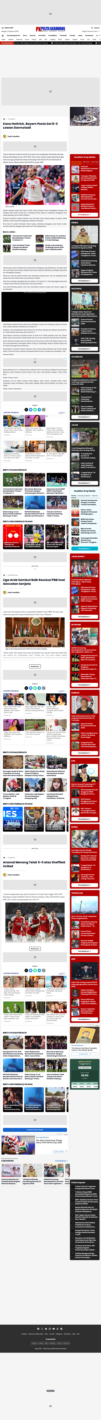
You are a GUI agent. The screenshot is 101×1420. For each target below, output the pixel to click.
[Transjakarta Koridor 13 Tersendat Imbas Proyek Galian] (75, 457)
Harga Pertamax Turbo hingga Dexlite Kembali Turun (85, 1232)
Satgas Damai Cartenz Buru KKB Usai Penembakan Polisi (88, 745)
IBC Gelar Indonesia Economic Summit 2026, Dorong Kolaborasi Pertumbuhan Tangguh (12, 827)
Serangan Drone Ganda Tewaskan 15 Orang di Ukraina (84, 851)
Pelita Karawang (60, 1349)
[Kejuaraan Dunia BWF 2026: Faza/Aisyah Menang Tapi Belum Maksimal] (57, 480)
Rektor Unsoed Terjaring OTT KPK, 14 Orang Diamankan (83, 785)
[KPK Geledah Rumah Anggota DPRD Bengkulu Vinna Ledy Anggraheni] (75, 793)
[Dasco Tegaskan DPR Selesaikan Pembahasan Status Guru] (75, 1012)
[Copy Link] (43, 409)
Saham (67, 39)
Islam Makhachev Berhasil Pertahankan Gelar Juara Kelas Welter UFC (34, 1054)
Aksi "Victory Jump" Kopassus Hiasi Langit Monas (83, 917)
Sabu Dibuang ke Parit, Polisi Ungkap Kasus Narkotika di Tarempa (83, 718)
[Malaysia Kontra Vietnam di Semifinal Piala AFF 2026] (13, 536)
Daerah (33, 35)
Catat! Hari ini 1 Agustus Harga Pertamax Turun (85, 1187)
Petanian (63, 35)
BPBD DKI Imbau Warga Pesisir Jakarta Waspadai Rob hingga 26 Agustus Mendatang (89, 521)
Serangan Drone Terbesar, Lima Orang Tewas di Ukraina (87, 877)
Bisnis (60, 39)
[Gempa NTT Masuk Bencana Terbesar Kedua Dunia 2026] (75, 859)
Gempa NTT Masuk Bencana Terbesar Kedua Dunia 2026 (89, 858)
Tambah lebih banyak (35, 1130)
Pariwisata (89, 35)
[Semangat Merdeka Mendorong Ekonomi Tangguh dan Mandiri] (75, 541)
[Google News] (46, 1329)
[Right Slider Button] (99, 35)
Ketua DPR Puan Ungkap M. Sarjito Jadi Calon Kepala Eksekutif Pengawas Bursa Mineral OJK (89, 1002)
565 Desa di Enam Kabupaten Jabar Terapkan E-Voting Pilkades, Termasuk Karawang (89, 253)
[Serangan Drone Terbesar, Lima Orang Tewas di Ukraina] (75, 878)
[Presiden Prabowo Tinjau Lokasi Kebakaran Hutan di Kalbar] (75, 332)
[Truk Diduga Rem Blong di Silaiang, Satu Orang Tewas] (84, 437)
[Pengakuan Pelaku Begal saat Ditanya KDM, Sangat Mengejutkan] (75, 600)
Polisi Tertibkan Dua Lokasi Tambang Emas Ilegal (89, 735)
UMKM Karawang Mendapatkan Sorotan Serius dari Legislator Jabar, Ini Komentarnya (53, 1181)
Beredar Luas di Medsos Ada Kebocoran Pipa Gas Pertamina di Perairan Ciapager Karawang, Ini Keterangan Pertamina (85, 1240)
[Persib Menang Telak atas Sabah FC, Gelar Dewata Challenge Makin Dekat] (34, 536)
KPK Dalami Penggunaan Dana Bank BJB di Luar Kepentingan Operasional (89, 801)
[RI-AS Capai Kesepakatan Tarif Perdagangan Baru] (55, 819)
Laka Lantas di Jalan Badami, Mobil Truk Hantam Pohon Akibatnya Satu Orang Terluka (89, 465)
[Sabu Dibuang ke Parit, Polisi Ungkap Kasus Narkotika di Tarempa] (84, 705)
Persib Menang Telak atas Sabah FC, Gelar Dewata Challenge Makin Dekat (33, 545)
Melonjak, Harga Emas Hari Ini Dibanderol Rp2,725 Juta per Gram (89, 676)
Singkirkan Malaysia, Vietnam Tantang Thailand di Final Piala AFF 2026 (84, 382)
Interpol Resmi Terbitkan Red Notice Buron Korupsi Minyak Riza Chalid (32, 827)
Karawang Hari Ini (13, 35)
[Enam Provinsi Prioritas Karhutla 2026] (75, 323)
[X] (26, 409)
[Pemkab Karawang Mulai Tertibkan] (75, 925)
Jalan (80, 35)
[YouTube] (53, 1329)
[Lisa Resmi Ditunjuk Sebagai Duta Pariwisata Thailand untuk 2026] (57, 785)
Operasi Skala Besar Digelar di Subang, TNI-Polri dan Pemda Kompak (89, 608)
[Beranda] (4, 119)
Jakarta (10, 39)
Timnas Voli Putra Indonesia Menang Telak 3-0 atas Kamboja (54, 514)
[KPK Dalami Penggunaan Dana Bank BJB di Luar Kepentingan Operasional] (75, 802)
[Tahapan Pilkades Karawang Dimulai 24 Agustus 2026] (32, 1170)
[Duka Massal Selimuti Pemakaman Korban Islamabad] (57, 762)
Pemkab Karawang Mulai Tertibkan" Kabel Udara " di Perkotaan (89, 924)
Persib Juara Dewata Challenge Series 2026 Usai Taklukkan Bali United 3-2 (54, 247)
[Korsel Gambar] (85, 116)
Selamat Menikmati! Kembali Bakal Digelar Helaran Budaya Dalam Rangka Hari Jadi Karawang (10, 1181)
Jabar (3, 39)
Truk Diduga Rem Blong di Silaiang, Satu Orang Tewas (83, 449)
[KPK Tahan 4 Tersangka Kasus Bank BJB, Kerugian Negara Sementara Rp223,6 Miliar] (75, 812)
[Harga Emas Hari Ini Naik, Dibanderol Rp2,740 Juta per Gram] (75, 659)
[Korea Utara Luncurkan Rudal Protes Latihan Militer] (75, 934)
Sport (59, 1343)
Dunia (27, 39)
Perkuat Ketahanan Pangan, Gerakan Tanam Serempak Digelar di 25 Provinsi (89, 502)
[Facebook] (30, 409)
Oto (88, 39)
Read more (35, 666)
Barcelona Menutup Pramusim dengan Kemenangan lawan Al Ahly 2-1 (34, 491)
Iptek (94, 39)
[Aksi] (84, 905)
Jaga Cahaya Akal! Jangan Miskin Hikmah (89, 187)
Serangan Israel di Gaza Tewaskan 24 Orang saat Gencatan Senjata (13, 773)
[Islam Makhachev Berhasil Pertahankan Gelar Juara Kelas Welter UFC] (35, 1042)
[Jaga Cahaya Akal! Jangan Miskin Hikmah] (75, 188)
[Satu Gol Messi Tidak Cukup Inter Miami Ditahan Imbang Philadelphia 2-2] (7, 248)
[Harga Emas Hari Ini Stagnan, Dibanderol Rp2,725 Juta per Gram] (75, 668)
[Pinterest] (61, 1329)
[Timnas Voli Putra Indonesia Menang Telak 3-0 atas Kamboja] (57, 502)
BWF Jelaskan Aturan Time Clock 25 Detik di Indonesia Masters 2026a (86, 1202)
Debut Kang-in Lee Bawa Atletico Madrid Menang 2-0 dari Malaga (55, 238)
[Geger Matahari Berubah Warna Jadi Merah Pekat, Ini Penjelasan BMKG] (75, 207)
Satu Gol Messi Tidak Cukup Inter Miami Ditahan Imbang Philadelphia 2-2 (21, 247)
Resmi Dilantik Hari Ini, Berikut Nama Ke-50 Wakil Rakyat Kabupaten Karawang (86, 1209)
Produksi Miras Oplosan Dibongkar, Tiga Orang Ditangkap (81, 582)
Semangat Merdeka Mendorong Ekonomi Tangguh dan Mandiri (89, 540)
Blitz (46, 1343)
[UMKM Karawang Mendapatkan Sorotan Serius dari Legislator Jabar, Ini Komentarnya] (54, 1170)
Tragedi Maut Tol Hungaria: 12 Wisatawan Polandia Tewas (88, 475)
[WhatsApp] (35, 409)
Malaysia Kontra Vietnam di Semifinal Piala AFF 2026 (12, 545)
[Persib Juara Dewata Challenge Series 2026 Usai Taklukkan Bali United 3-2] (40, 248)
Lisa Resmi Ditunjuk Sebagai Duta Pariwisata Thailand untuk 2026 (55, 796)
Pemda (72, 35)
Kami (46, 1334)
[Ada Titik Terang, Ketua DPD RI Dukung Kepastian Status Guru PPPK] (75, 341)
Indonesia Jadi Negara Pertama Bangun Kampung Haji (34, 796)
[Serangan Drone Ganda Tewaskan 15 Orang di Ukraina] (84, 839)
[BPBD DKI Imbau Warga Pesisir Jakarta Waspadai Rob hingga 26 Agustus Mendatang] (75, 522)
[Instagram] (50, 1329)
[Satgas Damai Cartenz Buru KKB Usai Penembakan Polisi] (75, 746)
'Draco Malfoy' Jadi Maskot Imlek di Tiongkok (11, 796)
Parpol (34, 39)
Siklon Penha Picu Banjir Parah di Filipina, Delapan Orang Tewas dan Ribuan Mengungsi (35, 773)
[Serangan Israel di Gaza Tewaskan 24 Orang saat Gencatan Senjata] (13, 762)
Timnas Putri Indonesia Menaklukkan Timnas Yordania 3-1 (22, 238)
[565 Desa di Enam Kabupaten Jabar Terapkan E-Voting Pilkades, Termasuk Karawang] (75, 254)
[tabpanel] (85, 116)
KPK (46, 39)
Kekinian (52, 1343)
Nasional (19, 39)
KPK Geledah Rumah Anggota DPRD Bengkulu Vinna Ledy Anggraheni (89, 792)
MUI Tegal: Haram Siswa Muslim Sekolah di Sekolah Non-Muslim (86, 1217)
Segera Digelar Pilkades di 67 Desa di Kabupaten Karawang (89, 272)
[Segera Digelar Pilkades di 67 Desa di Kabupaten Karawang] (75, 273)
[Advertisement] (50, 60)
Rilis (78, 1334)
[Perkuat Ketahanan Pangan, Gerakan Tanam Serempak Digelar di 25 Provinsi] (75, 503)
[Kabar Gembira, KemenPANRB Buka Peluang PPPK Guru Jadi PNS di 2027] (75, 993)
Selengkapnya (60, 1161)
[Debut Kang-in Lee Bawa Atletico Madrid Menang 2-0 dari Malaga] (40, 239)
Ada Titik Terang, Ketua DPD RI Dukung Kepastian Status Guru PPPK (88, 340)
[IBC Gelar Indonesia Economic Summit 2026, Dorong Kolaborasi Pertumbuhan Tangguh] (13, 819)
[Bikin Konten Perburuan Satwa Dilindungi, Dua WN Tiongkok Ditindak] (75, 532)
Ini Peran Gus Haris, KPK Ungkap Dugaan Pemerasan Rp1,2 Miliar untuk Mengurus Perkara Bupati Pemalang (85, 1248)
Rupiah (75, 39)
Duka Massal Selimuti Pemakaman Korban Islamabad (56, 773)
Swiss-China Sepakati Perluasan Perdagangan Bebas (89, 512)
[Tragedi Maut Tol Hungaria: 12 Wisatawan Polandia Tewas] (75, 476)
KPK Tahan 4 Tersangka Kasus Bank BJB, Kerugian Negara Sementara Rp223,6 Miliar (89, 811)
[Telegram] (39, 409)
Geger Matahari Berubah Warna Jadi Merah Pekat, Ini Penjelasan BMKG (89, 206)
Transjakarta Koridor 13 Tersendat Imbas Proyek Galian (88, 456)
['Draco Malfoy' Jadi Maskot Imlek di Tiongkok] (13, 785)
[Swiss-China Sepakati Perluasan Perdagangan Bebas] (75, 513)
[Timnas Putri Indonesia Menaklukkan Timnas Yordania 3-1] (7, 239)
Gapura (34, 1343)
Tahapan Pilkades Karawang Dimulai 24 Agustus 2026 (32, 1181)
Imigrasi (52, 39)
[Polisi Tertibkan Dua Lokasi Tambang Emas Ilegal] (75, 736)
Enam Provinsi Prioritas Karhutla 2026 (88, 322)
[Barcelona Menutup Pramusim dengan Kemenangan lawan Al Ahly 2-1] (35, 480)
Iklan (74, 1334)
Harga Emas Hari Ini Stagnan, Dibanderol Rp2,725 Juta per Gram (89, 667)
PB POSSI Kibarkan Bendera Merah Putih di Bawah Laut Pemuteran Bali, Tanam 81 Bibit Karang (35, 514)
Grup (49, 1349)
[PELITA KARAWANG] (50, 29)
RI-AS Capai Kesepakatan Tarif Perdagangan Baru (55, 827)
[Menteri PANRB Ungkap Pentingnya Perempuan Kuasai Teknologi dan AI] (75, 944)
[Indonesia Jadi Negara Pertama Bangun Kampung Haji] (35, 785)
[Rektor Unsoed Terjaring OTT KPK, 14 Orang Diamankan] (84, 773)
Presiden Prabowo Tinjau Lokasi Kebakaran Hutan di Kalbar (51, 43)
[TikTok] (57, 1329)
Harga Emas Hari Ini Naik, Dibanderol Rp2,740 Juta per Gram (89, 658)
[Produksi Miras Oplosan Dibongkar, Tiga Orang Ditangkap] (84, 568)
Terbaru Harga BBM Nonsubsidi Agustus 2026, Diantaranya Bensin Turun (86, 1194)
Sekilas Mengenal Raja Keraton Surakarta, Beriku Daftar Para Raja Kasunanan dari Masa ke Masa (86, 1255)
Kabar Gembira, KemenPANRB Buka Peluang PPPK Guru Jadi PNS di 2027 (89, 992)
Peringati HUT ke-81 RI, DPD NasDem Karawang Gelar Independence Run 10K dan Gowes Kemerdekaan (13, 1054)
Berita (41, 1343)
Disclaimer (67, 1334)
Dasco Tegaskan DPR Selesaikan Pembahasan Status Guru (88, 1011)
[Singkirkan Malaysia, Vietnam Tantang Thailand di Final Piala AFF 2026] (84, 369)
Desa (25, 35)
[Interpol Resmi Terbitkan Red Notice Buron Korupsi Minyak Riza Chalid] (34, 819)
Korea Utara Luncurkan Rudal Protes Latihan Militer (88, 933)
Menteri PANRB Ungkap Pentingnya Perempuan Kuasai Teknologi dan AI (89, 943)
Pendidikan (52, 35)
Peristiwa (41, 35)
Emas (82, 39)
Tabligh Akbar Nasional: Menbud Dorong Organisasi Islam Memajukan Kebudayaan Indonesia (84, 314)
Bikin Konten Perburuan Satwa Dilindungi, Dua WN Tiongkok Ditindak (89, 531)
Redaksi (24, 1334)
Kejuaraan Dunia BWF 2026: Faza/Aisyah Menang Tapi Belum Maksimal (56, 491)
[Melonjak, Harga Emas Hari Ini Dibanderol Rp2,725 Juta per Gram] (75, 677)
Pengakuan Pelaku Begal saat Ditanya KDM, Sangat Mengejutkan (89, 599)
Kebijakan (59, 1334)
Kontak (52, 1334)
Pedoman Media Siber (35, 1334)
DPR (40, 39)
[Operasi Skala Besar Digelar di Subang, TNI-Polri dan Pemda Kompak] (75, 609)
